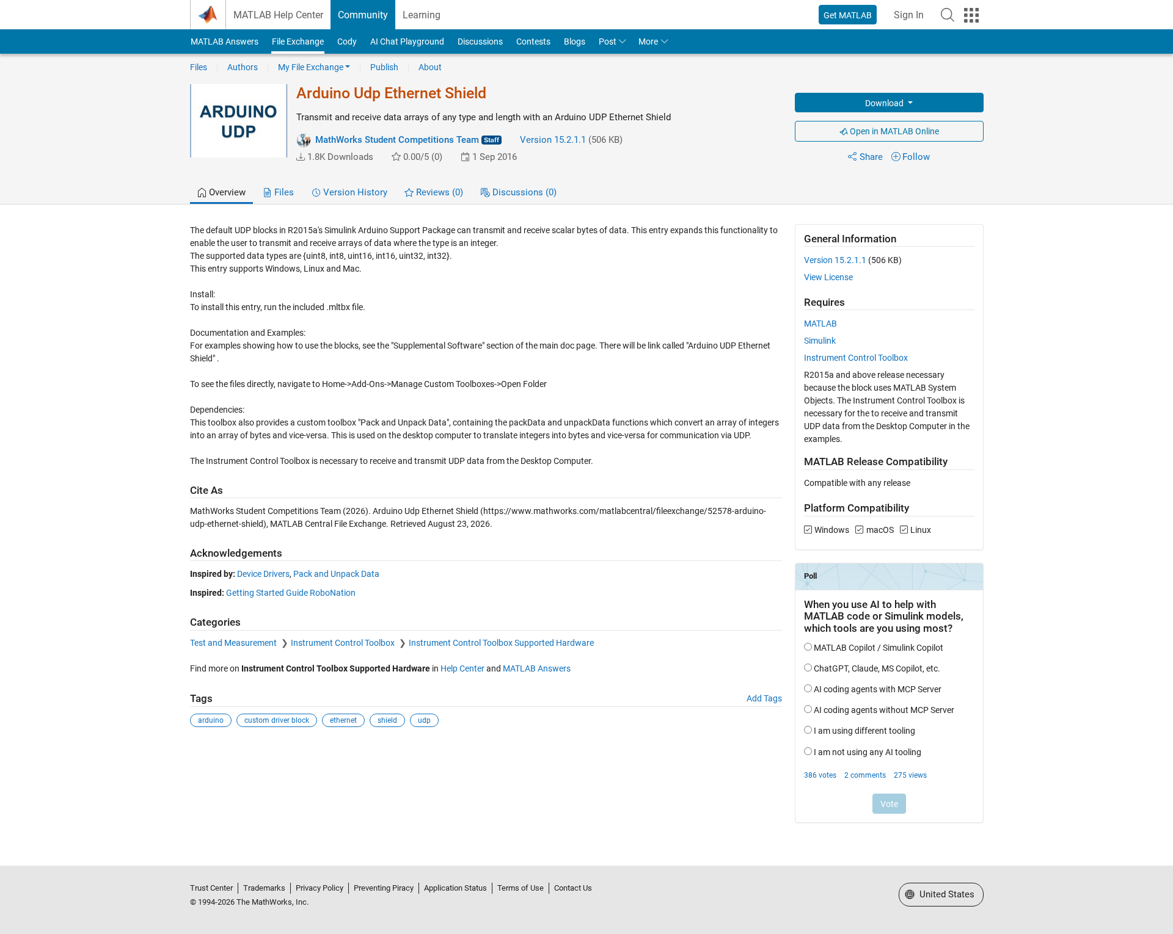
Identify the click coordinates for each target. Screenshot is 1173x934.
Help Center (462, 668)
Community (363, 15)
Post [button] (607, 41)
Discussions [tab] (523, 192)
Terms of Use (520, 887)
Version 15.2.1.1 (553, 139)
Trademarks (264, 887)
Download (885, 103)
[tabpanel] (587, 531)
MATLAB (820, 323)
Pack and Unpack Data (336, 574)
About (430, 67)
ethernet (343, 720)
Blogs (574, 41)
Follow (916, 156)
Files (198, 67)
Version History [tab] (354, 192)
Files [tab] (283, 192)
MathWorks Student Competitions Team (397, 139)
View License (828, 277)
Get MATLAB (848, 15)
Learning (421, 15)
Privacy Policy (319, 887)
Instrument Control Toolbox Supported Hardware (501, 643)
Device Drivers (263, 574)
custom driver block (276, 720)
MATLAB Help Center (278, 15)
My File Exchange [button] (310, 67)
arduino (211, 720)
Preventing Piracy (384, 887)
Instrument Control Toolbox (343, 643)
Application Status (455, 887)
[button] (947, 14)
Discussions (480, 41)
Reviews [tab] (438, 192)
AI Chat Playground (407, 41)
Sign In (909, 15)
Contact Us (573, 887)
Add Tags (764, 698)
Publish (384, 67)
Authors (242, 67)
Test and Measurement (234, 643)
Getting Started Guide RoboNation (291, 593)
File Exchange (298, 41)
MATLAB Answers (224, 41)
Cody (347, 41)
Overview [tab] (226, 192)
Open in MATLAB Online (893, 131)
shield (387, 720)
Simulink (820, 341)
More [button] (648, 41)
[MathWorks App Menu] (971, 15)
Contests (533, 41)
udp (424, 720)
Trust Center (211, 887)
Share (871, 156)
